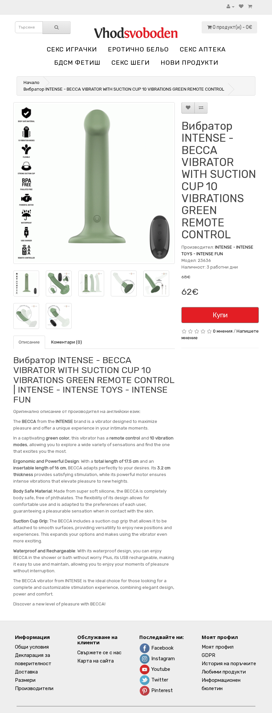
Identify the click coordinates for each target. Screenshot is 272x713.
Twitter (159, 680)
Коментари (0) (66, 342)
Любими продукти (224, 672)
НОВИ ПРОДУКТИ (189, 62)
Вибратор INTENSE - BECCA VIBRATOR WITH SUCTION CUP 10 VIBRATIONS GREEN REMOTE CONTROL (124, 89)
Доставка (26, 672)
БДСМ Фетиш (77, 62)
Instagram (162, 659)
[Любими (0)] (241, 6)
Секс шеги (130, 62)
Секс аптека (203, 49)
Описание (29, 342)
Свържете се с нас (99, 653)
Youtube (160, 669)
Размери (25, 680)
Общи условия (32, 647)
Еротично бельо (138, 49)
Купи (220, 315)
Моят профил (218, 647)
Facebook (161, 648)
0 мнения (223, 331)
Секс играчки (72, 49)
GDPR (208, 655)
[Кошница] (250, 6)
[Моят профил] (231, 6)
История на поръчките (229, 664)
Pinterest (161, 690)
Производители (34, 688)
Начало (31, 82)
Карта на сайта (95, 661)
